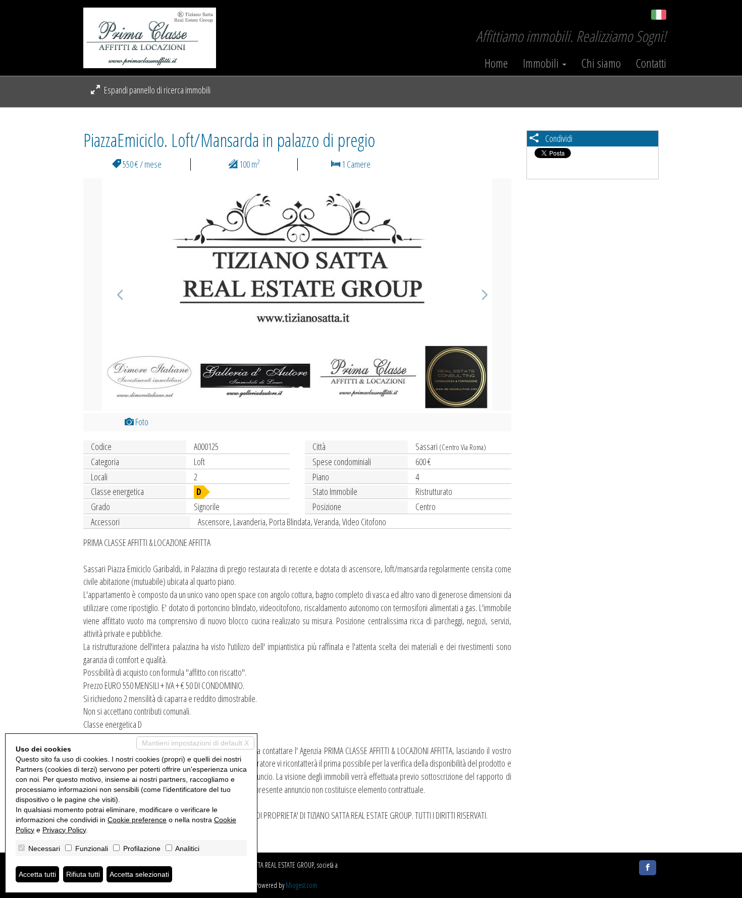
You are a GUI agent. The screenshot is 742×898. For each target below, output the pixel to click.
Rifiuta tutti (83, 874)
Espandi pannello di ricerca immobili (156, 90)
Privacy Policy (64, 830)
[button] (115, 294)
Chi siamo (601, 63)
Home (496, 63)
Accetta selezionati (139, 874)
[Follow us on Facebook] (647, 867)
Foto (141, 422)
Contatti (651, 63)
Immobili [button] (542, 63)
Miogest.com (301, 885)
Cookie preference (137, 820)
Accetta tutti (37, 874)
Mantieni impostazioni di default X (195, 743)
